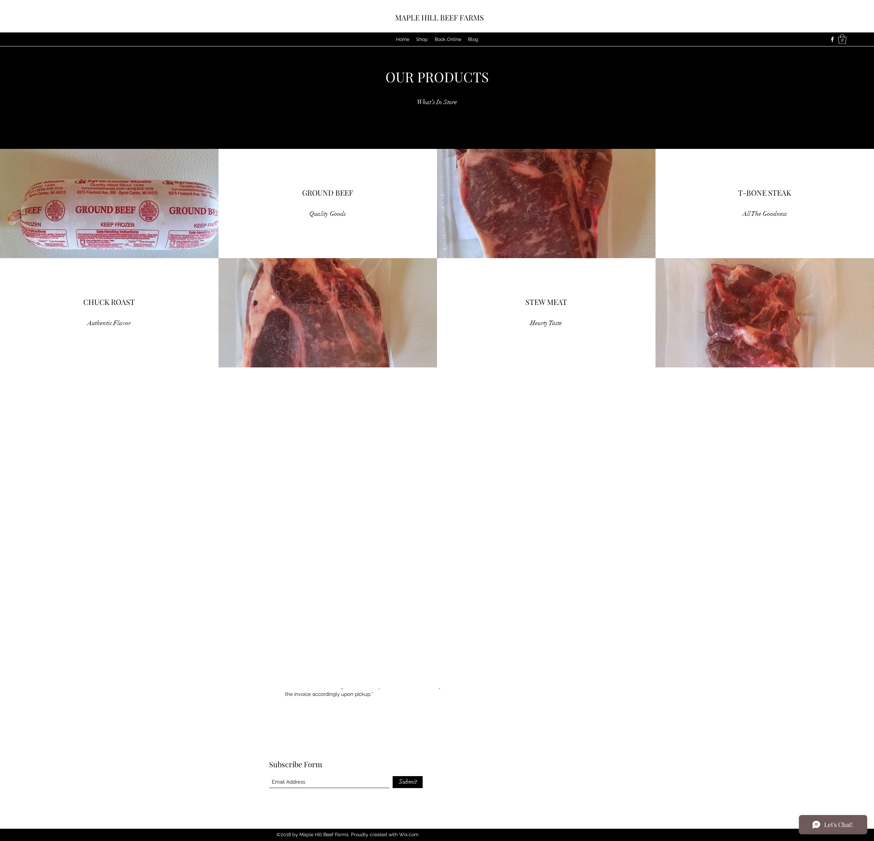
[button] (842, 39)
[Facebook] (832, 39)
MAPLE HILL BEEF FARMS (439, 17)
